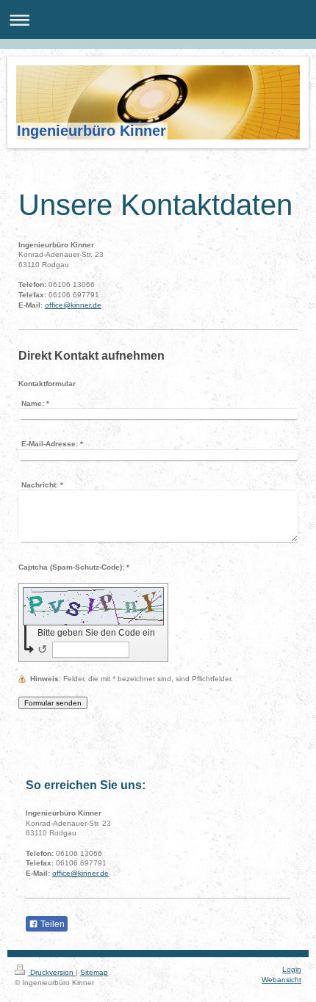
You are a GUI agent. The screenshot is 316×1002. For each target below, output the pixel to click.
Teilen (51, 924)
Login (291, 969)
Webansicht (281, 980)
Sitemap (94, 972)
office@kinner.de (73, 305)
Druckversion (52, 972)
